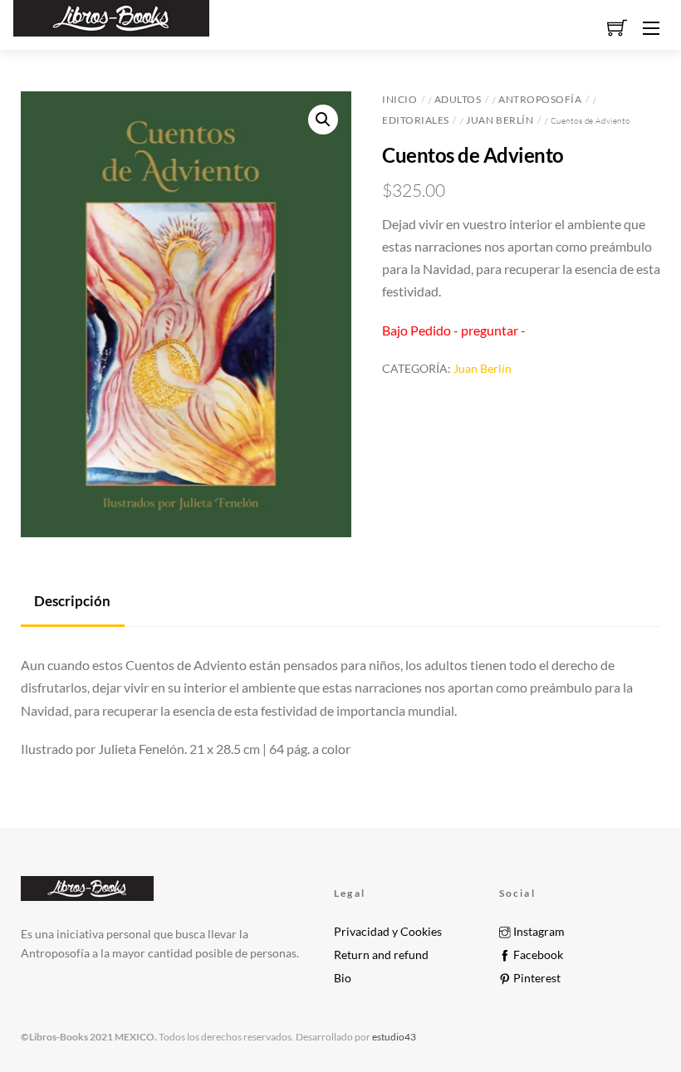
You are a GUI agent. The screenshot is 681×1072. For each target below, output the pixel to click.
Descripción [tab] (72, 600)
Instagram (538, 931)
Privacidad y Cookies (388, 931)
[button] (323, 120)
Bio (342, 978)
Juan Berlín (499, 120)
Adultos (458, 99)
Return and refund (381, 955)
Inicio (399, 99)
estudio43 (393, 1036)
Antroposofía (539, 99)
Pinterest (536, 978)
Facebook (537, 955)
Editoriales (415, 120)
